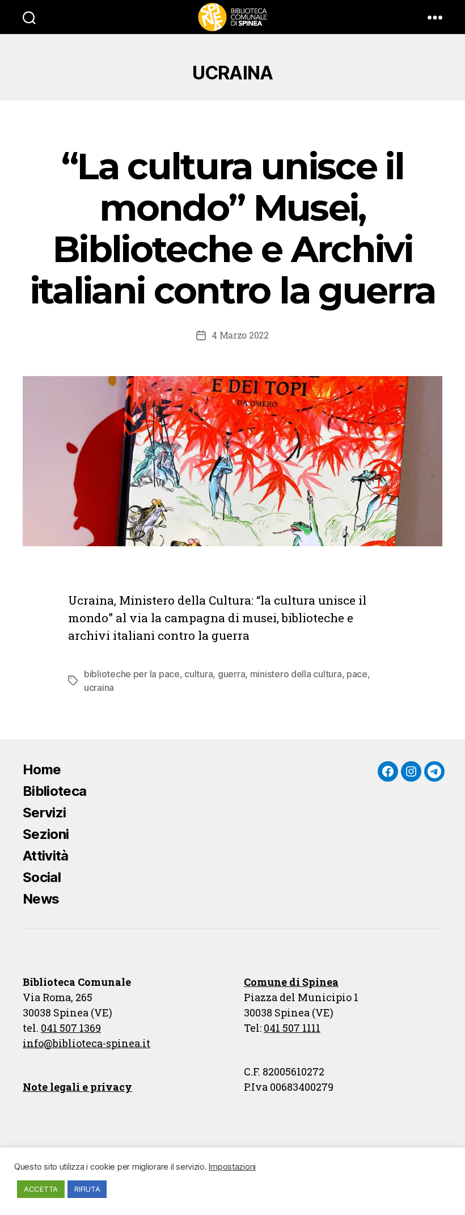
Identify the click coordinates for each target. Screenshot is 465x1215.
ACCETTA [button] (41, 1188)
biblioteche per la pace (132, 674)
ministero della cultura (296, 674)
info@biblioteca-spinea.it (86, 1043)
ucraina (99, 687)
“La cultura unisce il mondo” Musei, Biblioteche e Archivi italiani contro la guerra (233, 228)
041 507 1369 (71, 1028)
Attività (46, 855)
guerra (231, 674)
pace (356, 674)
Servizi (44, 812)
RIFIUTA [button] (87, 1188)
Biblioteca (54, 791)
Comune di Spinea (291, 982)
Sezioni (46, 834)
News (41, 899)
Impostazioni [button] (232, 1167)
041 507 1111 (292, 1028)
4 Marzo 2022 (240, 335)
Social (42, 877)
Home (42, 769)
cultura (198, 674)
